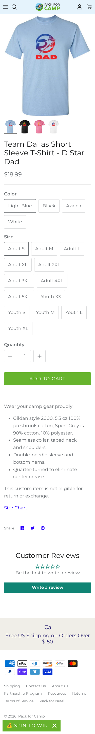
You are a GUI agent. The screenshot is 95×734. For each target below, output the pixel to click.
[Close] (54, 726)
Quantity (14, 344)
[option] (47, 65)
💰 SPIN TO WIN (27, 725)
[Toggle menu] (5, 6)
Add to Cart (47, 378)
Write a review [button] (47, 587)
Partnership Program (23, 693)
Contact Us (36, 686)
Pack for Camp (31, 716)
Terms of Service (18, 701)
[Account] (78, 6)
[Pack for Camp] (47, 7)
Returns (79, 693)
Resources (57, 693)
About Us (60, 686)
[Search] (16, 6)
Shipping (12, 686)
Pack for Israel (52, 701)
